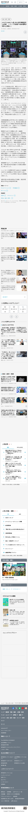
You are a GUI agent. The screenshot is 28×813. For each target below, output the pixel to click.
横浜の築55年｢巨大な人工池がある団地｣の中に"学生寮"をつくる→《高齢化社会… (13, 452)
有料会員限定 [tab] (20, 447)
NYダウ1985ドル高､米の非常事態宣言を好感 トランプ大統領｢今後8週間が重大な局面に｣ (14, 24)
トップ (2, 6)
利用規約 (3, 784)
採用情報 (9, 791)
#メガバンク (10, 195)
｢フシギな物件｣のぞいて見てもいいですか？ (15, 544)
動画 (24, 6)
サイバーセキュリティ (6, 730)
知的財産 (15, 796)
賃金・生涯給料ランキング (12, 541)
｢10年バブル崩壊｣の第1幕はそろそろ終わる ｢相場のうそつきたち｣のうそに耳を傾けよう (8, 250)
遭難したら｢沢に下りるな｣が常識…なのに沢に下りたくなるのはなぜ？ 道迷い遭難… (13, 465)
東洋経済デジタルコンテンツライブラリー (10, 747)
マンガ (2, 715)
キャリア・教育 (20, 717)
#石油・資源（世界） (6, 198)
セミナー (8, 715)
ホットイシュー (9, 548)
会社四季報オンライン (6, 742)
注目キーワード (6, 585)
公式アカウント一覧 (17, 791)
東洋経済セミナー (18, 760)
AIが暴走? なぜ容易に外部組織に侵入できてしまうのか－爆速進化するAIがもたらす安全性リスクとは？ (8, 379)
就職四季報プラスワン (10, 552)
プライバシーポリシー (6, 796)
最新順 (7, 6)
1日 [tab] (8, 514)
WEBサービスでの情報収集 (13, 794)
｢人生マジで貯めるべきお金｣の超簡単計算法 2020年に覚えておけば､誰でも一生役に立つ (8, 288)
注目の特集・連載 (7, 560)
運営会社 (3, 791)
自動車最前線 (8, 533)
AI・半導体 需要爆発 (8, 577)
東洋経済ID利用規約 (19, 798)
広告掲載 (3, 794)
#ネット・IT (9, 589)
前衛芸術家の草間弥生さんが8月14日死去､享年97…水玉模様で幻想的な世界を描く (8, 389)
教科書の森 (3, 765)
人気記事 (5, 444)
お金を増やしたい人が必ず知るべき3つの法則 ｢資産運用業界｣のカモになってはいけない (8, 281)
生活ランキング (9, 517)
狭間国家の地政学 (14, 620)
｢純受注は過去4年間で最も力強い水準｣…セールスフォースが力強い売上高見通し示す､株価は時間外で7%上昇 (8, 412)
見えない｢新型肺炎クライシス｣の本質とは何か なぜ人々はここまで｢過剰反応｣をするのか (8, 273)
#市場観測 (15, 188)
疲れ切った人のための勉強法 (17, 599)
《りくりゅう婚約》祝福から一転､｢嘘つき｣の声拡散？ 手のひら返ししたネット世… (13, 478)
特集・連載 (14, 6)
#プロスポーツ (16, 589)
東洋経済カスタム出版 (19, 763)
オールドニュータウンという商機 (13, 521)
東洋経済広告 (4, 763)
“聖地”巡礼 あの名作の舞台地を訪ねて (14, 529)
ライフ (2, 720)
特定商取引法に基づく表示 (7, 798)
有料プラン (3, 777)
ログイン (21, 2)
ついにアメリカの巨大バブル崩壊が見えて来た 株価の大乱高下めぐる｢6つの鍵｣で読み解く (8, 258)
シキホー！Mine (4, 749)
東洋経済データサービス (6, 760)
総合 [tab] (8, 447)
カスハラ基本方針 (5, 801)
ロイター (3, 31)
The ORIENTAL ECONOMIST (8, 740)
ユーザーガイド (4, 782)
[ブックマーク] (25, 32)
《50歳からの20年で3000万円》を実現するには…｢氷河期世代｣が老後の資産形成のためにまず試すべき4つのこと (8, 401)
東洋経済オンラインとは (6, 772)
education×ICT (4, 728)
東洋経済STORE (5, 744)
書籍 (20, 715)
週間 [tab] (20, 514)
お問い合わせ (14, 801)
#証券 (2, 195)
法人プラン (3, 779)
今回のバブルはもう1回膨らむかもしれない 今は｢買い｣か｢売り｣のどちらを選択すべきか (8, 236)
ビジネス (3, 717)
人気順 (20, 6)
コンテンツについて (5, 775)
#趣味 (3, 589)
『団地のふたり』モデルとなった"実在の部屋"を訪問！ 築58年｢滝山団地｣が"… (13, 471)
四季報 (14, 715)
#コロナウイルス (5, 188)
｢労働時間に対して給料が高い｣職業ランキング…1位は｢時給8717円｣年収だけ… (13, 458)
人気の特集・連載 (8, 511)
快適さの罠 (12, 610)
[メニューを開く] (26, 2)
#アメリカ (3, 190)
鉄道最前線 (8, 525)
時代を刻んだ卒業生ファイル (12, 537)
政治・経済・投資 (6, 19)
